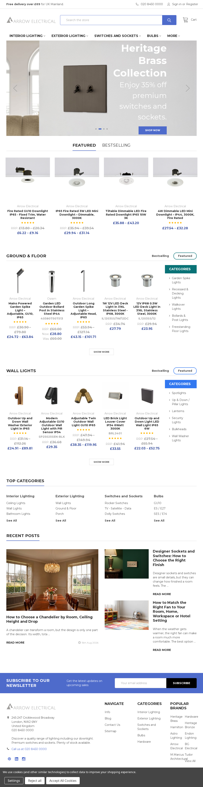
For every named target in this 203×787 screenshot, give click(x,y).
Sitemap (110, 731)
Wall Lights (21, 370)
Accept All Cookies (63, 780)
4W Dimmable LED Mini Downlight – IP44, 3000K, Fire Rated (175, 214)
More (172, 36)
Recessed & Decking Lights (180, 293)
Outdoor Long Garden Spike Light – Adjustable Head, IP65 (84, 310)
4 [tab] (107, 129)
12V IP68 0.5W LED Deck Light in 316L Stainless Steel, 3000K (146, 309)
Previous (15, 88)
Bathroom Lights (18, 514)
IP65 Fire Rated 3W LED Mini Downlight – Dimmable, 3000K (77, 214)
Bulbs (152, 36)
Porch (60, 514)
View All (190, 761)
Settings (14, 780)
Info (107, 712)
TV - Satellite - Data (118, 508)
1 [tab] (96, 129)
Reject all (34, 780)
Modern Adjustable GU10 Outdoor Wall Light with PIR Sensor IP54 (51, 425)
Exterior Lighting (68, 36)
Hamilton (176, 727)
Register (192, 4)
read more (15, 642)
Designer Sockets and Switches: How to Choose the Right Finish (174, 558)
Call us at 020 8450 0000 (29, 749)
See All (11, 520)
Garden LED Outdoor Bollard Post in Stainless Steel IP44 (51, 309)
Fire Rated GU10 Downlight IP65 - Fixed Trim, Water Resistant (27, 214)
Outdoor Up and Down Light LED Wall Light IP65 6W (147, 423)
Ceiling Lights (15, 503)
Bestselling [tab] (116, 145)
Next (188, 88)
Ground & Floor (26, 256)
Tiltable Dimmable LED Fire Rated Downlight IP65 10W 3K (126, 214)
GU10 (157, 503)
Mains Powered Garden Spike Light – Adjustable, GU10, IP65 (20, 310)
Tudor (189, 754)
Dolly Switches (115, 514)
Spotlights (179, 393)
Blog (108, 718)
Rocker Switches (116, 503)
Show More (101, 351)
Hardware (144, 741)
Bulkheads (179, 429)
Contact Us (112, 725)
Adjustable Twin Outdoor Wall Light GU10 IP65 (83, 421)
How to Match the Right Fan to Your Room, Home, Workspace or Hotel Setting (171, 611)
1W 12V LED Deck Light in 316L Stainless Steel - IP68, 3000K (115, 309)
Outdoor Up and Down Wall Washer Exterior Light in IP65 (20, 423)
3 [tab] (103, 129)
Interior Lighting (26, 36)
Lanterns (178, 411)
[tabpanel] (101, 88)
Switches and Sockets (116, 36)
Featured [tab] (84, 145)
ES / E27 (160, 508)
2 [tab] (100, 129)
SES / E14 (160, 514)
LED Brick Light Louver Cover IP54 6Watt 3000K (115, 423)
